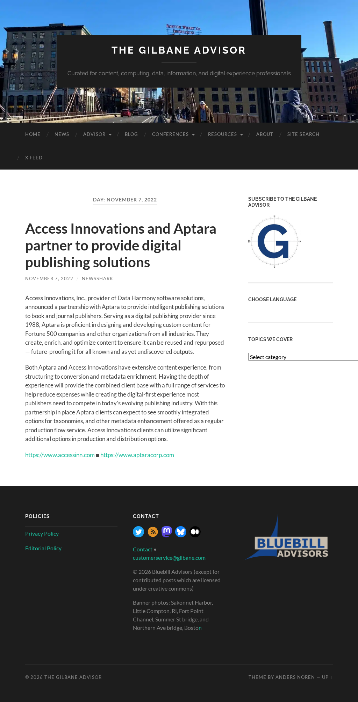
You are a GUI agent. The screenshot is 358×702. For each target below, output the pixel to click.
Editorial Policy (43, 548)
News (62, 134)
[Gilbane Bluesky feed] (180, 535)
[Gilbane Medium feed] (195, 535)
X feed (34, 157)
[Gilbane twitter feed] (138, 535)
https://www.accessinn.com (60, 455)
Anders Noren (295, 677)
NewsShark (97, 278)
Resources (222, 134)
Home (33, 134)
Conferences (170, 134)
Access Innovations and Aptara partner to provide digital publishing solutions (120, 245)
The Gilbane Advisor (179, 50)
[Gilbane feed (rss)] (152, 535)
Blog (131, 134)
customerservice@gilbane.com (169, 557)
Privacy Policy (42, 533)
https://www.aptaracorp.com (137, 455)
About (264, 134)
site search (303, 134)
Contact (142, 549)
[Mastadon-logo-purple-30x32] (167, 535)
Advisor (94, 134)
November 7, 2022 (49, 278)
